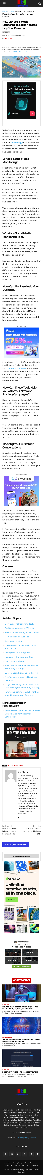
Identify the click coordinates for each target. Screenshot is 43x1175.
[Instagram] (11, 1154)
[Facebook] (4, 43)
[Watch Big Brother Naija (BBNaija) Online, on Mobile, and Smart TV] (21, 1025)
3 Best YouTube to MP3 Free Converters (20, 1072)
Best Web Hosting (13, 641)
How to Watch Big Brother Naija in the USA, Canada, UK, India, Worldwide (20, 1008)
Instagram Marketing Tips (17, 653)
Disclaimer (8, 1165)
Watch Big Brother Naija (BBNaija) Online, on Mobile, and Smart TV (21, 1040)
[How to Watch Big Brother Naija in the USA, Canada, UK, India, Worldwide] (21, 993)
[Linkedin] (26, 43)
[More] (32, 43)
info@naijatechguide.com (26, 1137)
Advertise (7, 1163)
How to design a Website (17, 637)
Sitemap (17, 1165)
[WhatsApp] (21, 43)
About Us (25, 1165)
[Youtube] (37, 1154)
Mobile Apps (7, 1037)
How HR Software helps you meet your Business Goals (10, 831)
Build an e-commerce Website (19, 628)
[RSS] (24, 1154)
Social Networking (15, 765)
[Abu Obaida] (10, 794)
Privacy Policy (17, 1163)
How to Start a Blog (14, 661)
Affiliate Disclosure (30, 1163)
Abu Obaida (8, 39)
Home (4, 11)
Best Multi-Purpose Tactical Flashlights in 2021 (32, 831)
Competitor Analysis (16, 368)
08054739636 (25, 1132)
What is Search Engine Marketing (21, 673)
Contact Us (34, 1165)
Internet (12, 11)
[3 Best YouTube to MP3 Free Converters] (21, 1058)
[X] (10, 43)
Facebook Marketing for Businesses (22, 632)
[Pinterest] (15, 43)
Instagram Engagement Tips (19, 657)
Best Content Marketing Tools (19, 624)
